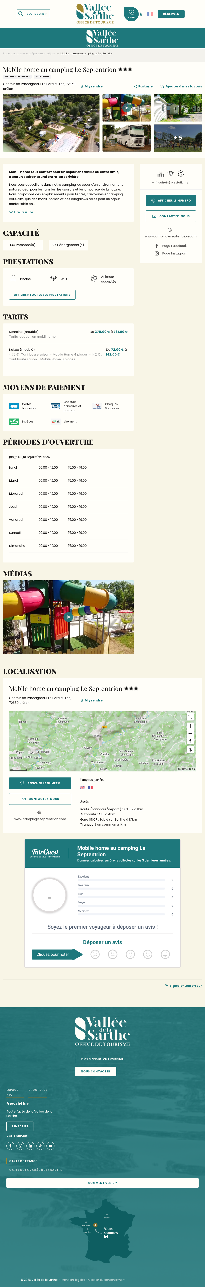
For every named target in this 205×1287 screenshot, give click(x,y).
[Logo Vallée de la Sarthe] (102, 1032)
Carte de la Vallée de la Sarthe (35, 1170)
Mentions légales (73, 1280)
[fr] (150, 14)
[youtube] (68, 617)
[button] (33, 14)
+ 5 (178, 138)
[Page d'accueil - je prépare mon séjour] (95, 11)
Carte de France (23, 1161)
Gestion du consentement (107, 1280)
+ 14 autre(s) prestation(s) (171, 182)
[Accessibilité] (141, 13)
